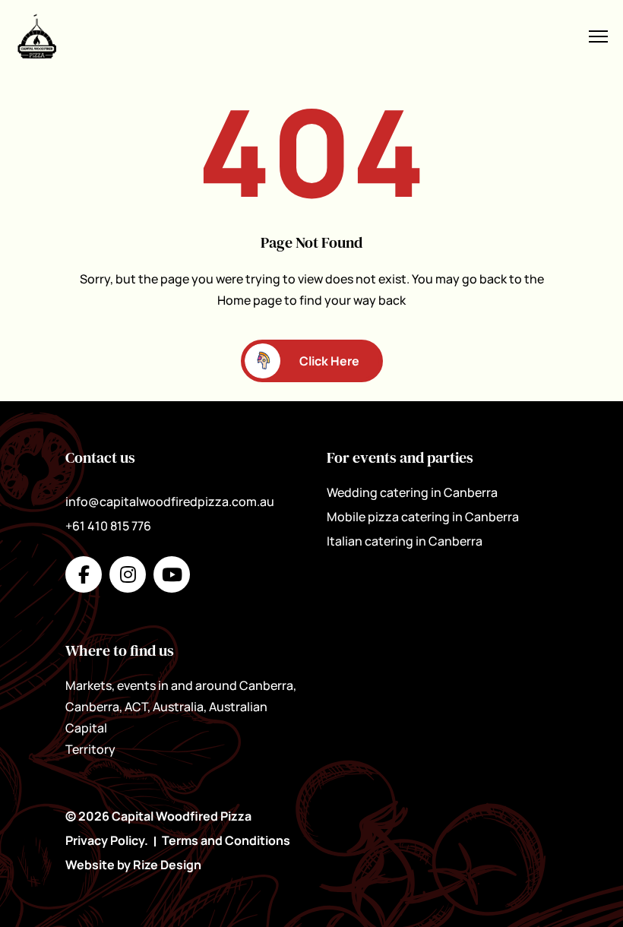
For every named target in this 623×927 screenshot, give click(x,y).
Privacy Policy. (106, 840)
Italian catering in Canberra (404, 541)
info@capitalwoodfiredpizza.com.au (169, 501)
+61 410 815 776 (108, 525)
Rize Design (167, 864)
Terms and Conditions (226, 840)
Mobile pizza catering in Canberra (423, 516)
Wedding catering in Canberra (412, 492)
